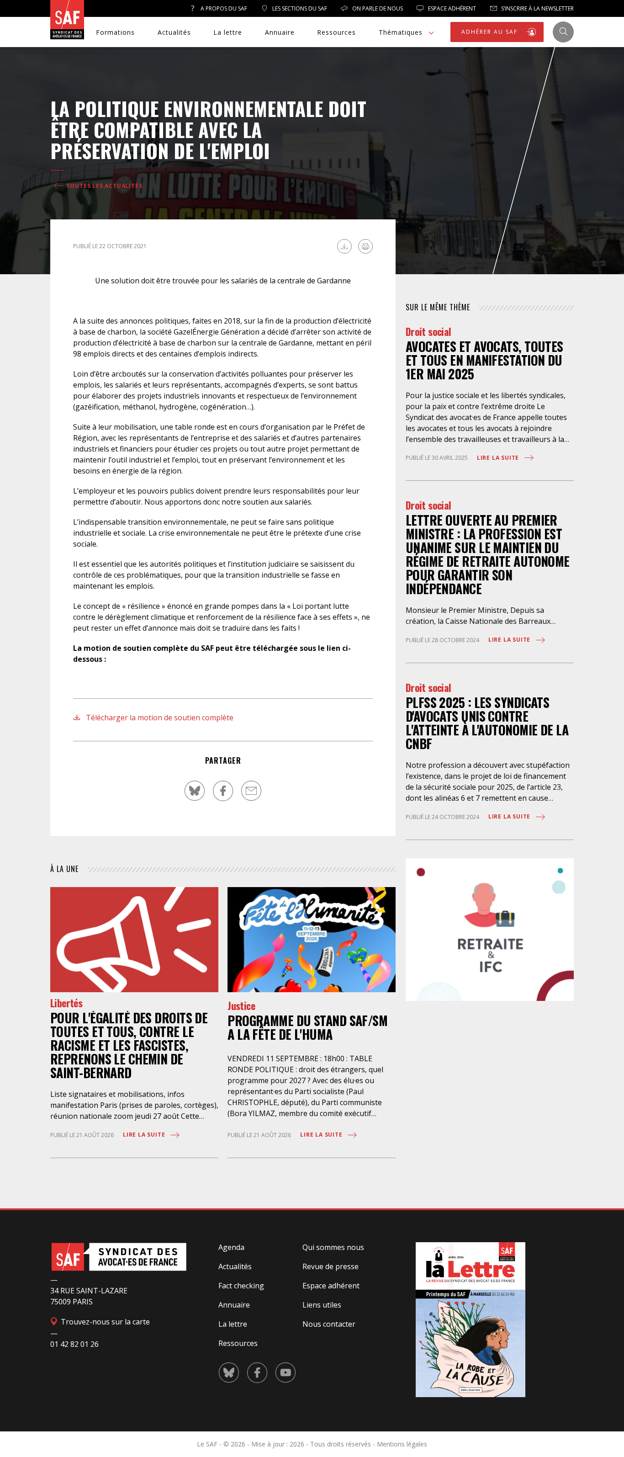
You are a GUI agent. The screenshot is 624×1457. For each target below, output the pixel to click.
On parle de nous (377, 8)
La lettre (227, 32)
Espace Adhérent (451, 8)
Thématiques (401, 32)
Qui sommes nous (333, 1247)
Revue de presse (330, 1266)
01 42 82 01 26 (74, 1344)
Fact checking (241, 1286)
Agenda (231, 1247)
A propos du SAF (223, 8)
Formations (115, 32)
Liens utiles (321, 1305)
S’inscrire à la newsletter (537, 8)
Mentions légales (402, 1444)
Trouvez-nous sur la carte (104, 1322)
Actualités (174, 32)
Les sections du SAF (299, 8)
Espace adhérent (331, 1286)
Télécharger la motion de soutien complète (158, 718)
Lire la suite (145, 1134)
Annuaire (280, 32)
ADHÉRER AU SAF (490, 32)
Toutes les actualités (103, 186)
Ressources (336, 32)
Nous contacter (328, 1324)
